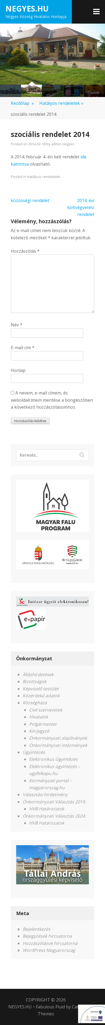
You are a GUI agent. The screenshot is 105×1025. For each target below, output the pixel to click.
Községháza (35, 703)
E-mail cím (22, 348)
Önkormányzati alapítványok (58, 738)
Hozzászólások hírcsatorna (50, 943)
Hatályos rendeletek (61, 103)
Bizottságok (34, 681)
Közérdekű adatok (41, 696)
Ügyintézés (34, 752)
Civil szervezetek (45, 710)
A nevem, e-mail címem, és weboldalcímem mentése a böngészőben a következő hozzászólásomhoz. (52, 400)
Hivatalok (38, 717)
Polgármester (43, 724)
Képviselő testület (41, 689)
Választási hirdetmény (45, 794)
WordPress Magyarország (49, 950)
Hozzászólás (25, 251)
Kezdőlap (22, 103)
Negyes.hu (27, 8)
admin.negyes (62, 143)
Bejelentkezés (36, 929)
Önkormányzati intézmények (58, 745)
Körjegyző (39, 731)
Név (16, 325)
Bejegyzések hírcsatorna (47, 936)
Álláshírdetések (38, 674)
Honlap (18, 370)
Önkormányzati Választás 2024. (54, 816)
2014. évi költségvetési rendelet (80, 207)
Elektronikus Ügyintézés (53, 759)
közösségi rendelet (30, 200)
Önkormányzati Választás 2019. (54, 802)
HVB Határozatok (46, 809)
